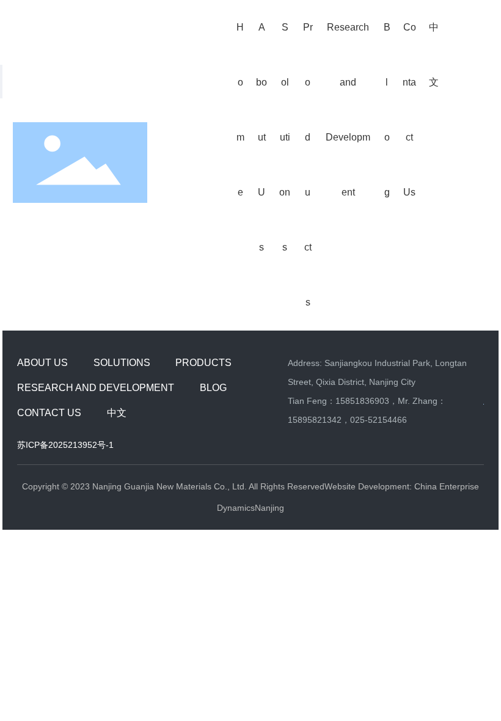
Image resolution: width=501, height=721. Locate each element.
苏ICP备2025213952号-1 (65, 445)
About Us (42, 362)
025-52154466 (378, 420)
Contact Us (49, 413)
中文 (116, 413)
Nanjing (269, 508)
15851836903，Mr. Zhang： (390, 401)
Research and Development (95, 387)
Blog (213, 387)
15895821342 (315, 420)
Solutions (121, 362)
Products (203, 362)
